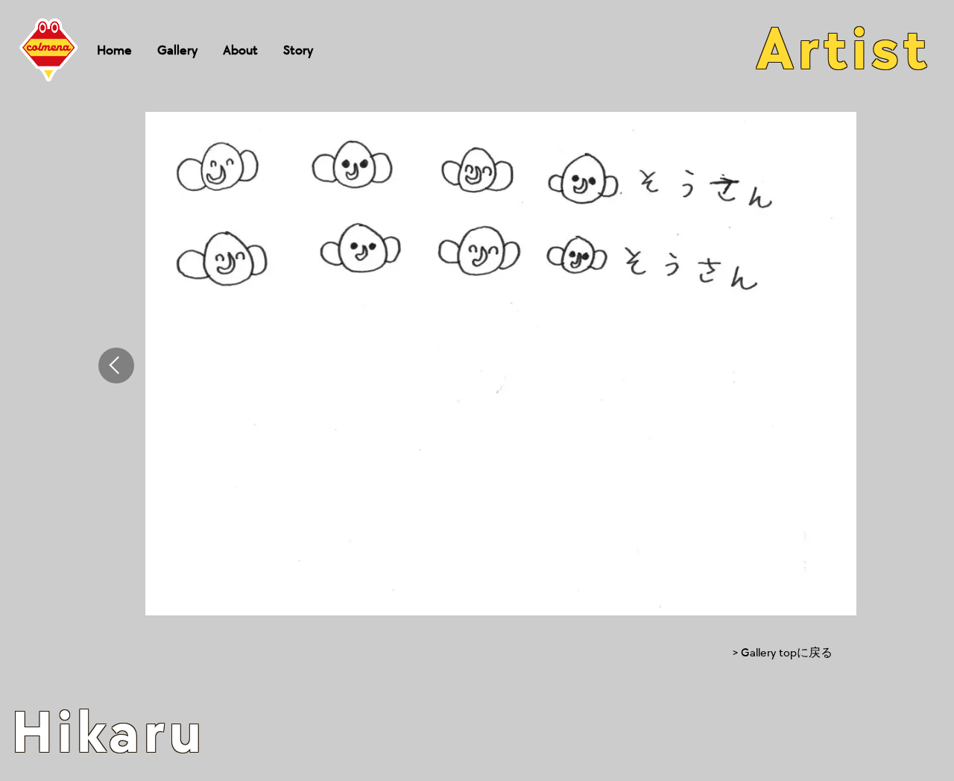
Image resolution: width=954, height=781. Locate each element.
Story (298, 50)
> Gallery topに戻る (783, 653)
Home (114, 50)
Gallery (177, 50)
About (240, 50)
